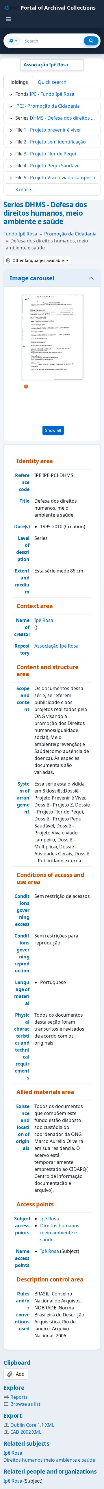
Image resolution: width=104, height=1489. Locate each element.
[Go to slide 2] (35, 387)
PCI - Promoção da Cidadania (48, 106)
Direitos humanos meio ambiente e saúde (59, 1232)
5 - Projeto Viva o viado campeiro (59, 177)
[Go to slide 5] (61, 387)
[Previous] (12, 346)
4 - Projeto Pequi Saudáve (51, 165)
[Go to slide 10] (61, 394)
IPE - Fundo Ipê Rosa (52, 94)
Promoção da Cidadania (70, 234)
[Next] (92, 346)
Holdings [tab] (18, 82)
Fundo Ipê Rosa (20, 234)
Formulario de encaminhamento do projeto (52, 408)
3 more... (24, 189)
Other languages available (38, 260)
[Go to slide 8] (43, 394)
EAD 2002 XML (25, 1432)
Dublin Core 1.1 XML (32, 1425)
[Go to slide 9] (52, 394)
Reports (19, 1397)
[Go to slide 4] (52, 387)
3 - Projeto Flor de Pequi (50, 153)
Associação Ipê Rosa (56, 646)
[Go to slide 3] (43, 387)
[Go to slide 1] (26, 387)
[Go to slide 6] (69, 387)
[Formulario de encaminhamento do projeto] (52, 337)
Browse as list (25, 1404)
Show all (53, 430)
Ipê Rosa (43, 620)
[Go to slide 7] (78, 387)
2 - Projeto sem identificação (55, 142)
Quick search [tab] (52, 82)
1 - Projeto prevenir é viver (52, 130)
